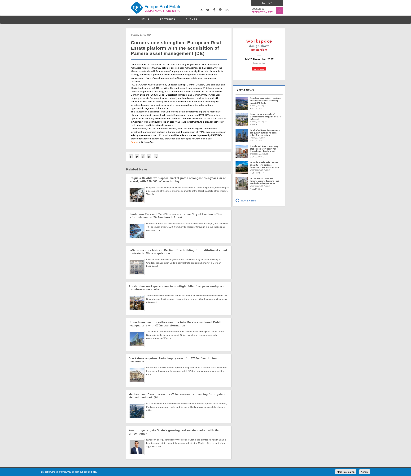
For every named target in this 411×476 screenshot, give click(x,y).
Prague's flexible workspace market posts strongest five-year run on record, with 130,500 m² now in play (178, 180)
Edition (267, 2)
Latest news (245, 90)
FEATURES (167, 19)
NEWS (145, 19)
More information (345, 472)
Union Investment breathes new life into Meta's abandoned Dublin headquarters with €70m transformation (176, 324)
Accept (364, 472)
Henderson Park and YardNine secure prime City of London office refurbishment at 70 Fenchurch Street (175, 216)
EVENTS (191, 19)
